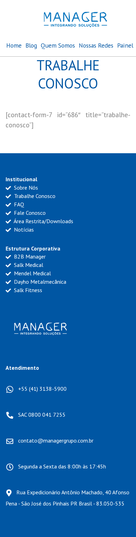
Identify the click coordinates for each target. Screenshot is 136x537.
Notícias (23, 229)
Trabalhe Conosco (34, 195)
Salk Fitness (27, 290)
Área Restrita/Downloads (43, 221)
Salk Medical (28, 264)
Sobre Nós (25, 187)
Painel (125, 45)
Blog (31, 45)
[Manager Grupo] (75, 18)
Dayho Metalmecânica (39, 281)
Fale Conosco (29, 212)
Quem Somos (58, 45)
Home (14, 45)
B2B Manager (29, 256)
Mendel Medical (32, 273)
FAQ (18, 204)
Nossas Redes (96, 45)
